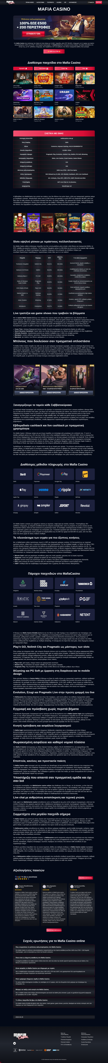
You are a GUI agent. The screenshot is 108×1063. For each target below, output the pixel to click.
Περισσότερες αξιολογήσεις (54, 930)
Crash (63, 68)
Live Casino (42, 68)
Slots (83, 68)
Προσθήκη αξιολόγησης (85, 877)
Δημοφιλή (22, 68)
